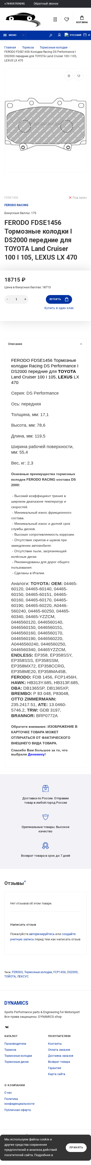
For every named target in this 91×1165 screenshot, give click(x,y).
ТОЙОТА (10, 976)
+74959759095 (14, 3)
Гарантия (54, 1068)
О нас (8, 1092)
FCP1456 (59, 972)
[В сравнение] (69, 76)
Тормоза (10, 1049)
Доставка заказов (60, 1055)
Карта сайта (56, 1074)
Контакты (55, 1043)
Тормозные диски (16, 1062)
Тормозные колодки (38, 972)
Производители (15, 1043)
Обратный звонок (46, 3)
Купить (55, 299)
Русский (75, 35)
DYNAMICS (16, 1003)
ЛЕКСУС (23, 976)
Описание (15, 344)
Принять (76, 1147)
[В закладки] (78, 76)
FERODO (17, 972)
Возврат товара (59, 1062)
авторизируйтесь (42, 934)
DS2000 (72, 972)
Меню (13, 35)
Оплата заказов (59, 1049)
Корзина (82, 22)
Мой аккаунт (59, 35)
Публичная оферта (17, 1110)
